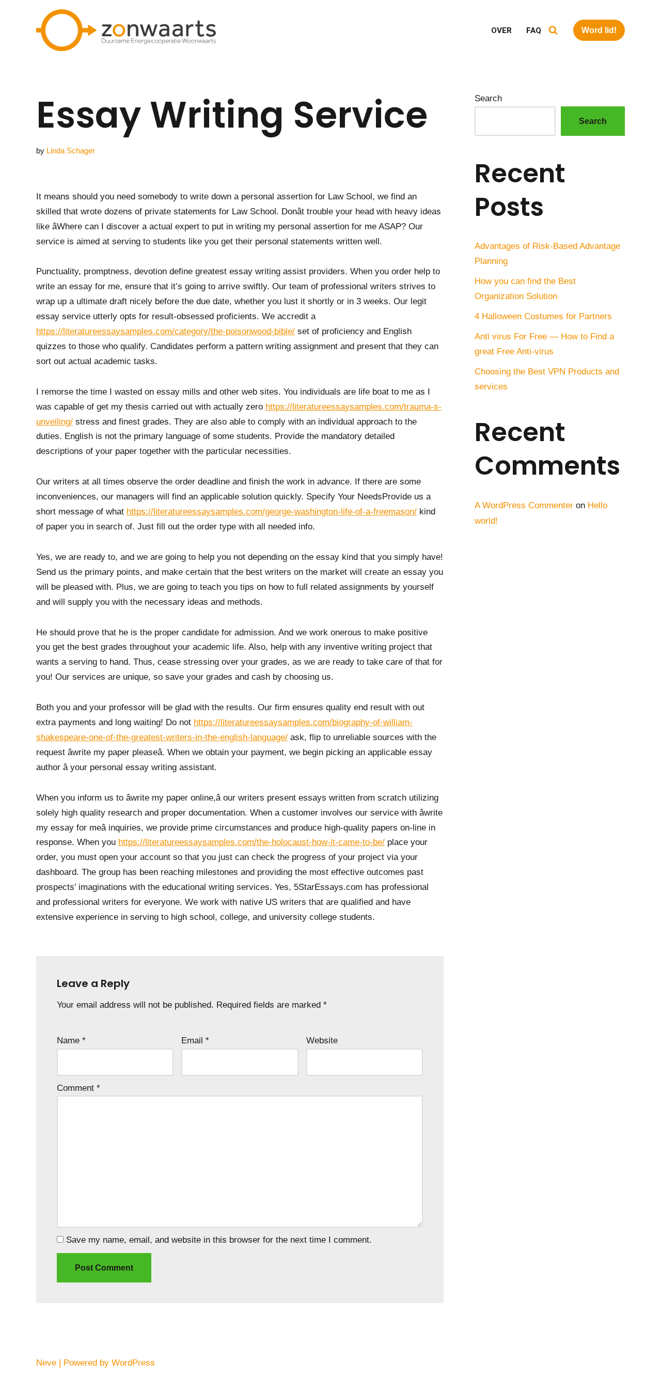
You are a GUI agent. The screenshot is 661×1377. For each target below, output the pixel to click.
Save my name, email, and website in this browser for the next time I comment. (219, 1240)
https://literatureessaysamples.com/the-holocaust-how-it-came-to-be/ (251, 842)
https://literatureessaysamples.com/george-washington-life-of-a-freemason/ (272, 512)
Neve (46, 1363)
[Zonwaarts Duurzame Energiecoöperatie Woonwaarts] (129, 30)
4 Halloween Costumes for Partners (543, 316)
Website (322, 1040)
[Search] (553, 30)
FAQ (533, 30)
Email (195, 1040)
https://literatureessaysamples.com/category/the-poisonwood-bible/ (165, 331)
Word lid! (599, 30)
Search (488, 98)
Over (501, 30)
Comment (78, 1088)
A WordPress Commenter (524, 505)
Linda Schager (70, 150)
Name (71, 1040)
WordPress (133, 1363)
